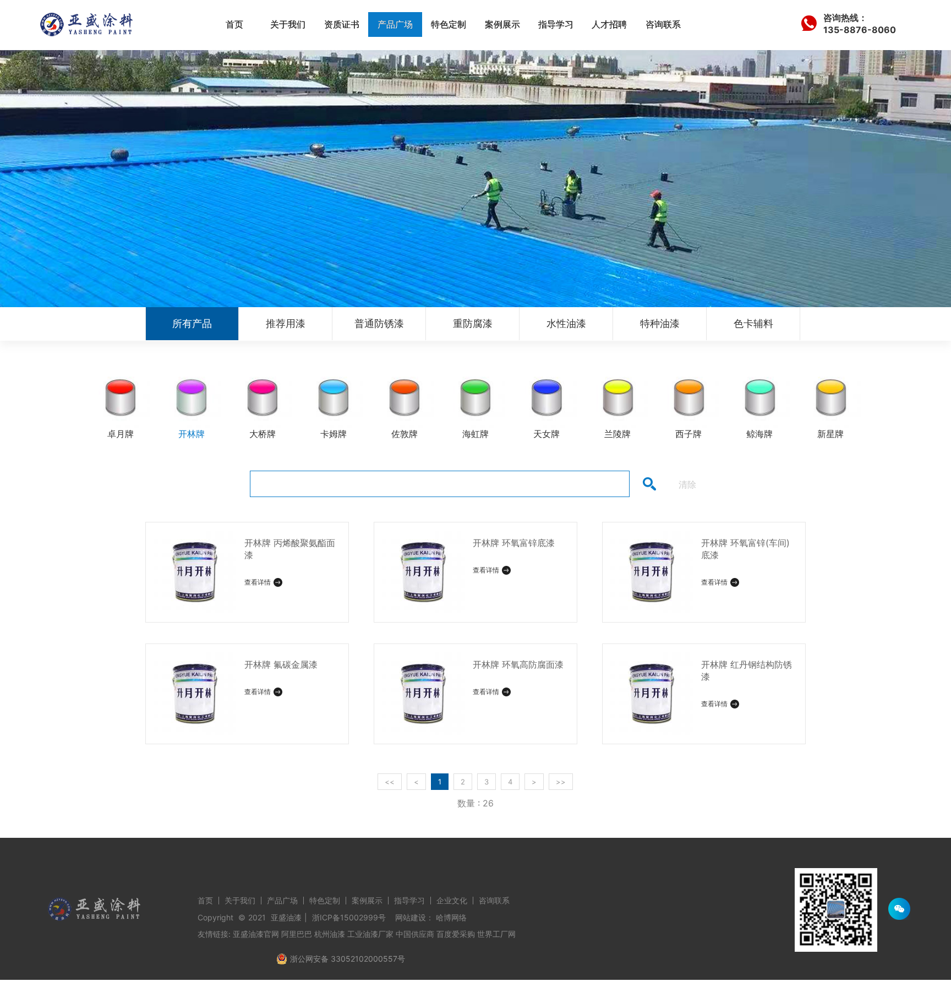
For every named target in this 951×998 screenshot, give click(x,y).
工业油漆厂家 (370, 934)
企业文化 (451, 900)
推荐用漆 (285, 323)
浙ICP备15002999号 (349, 917)
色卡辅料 (753, 323)
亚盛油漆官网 (256, 934)
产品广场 (395, 24)
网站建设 (410, 917)
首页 (234, 24)
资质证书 (341, 24)
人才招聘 (609, 24)
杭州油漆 (329, 934)
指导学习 (555, 24)
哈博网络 (451, 917)
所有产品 (192, 323)
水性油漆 (566, 323)
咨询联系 (663, 24)
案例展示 (502, 24)
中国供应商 (415, 934)
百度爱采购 (455, 934)
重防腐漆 (473, 323)
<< (390, 781)
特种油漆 (660, 323)
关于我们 (287, 24)
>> (561, 781)
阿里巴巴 (296, 934)
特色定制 (448, 24)
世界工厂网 (496, 934)
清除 (687, 484)
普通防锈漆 (379, 323)
